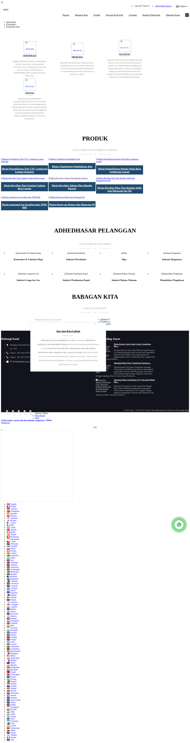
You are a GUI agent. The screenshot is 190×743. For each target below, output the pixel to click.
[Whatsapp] (179, 524)
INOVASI (29, 93)
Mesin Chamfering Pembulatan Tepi (72, 166)
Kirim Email (40, 416)
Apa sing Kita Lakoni (68, 331)
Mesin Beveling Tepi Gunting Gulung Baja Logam (24, 187)
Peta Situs (185, 410)
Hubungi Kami (173, 15)
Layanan (133, 15)
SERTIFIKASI (29, 56)
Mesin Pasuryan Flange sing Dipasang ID (72, 204)
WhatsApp (5, 423)
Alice (37, 418)
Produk (96, 15)
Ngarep (65, 15)
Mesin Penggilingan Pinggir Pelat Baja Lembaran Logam (119, 170)
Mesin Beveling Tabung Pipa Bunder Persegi (72, 187)
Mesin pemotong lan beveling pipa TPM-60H (24, 206)
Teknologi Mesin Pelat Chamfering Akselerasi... (132, 363)
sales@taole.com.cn (163, 6)
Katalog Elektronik (151, 15)
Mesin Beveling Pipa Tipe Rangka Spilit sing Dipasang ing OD (119, 189)
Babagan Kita (81, 15)
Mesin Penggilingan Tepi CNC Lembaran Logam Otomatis (24, 170)
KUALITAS (124, 54)
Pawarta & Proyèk (114, 15)
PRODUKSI (77, 57)
